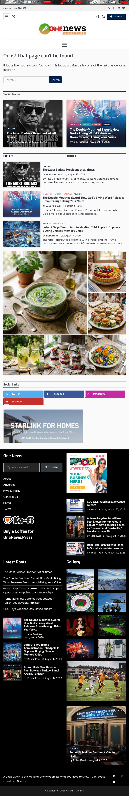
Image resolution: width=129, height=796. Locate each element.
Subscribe (118, 16)
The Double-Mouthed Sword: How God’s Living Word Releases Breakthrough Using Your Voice (94, 133)
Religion (106, 125)
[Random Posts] (13, 16)
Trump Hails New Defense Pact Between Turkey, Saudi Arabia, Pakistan (41, 670)
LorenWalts (97, 536)
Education (76, 125)
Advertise (9, 485)
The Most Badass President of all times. (31, 135)
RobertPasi (52, 235)
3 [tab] (121, 710)
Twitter (7, 509)
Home (7, 503)
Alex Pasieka (80, 142)
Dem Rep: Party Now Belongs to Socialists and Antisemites (105, 546)
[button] (45, 293)
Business (47, 223)
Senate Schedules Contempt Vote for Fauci (93, 754)
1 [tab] (116, 710)
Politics (11, 129)
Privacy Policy (11, 491)
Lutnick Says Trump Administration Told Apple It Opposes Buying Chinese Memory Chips (81, 229)
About (7, 478)
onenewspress (18, 142)
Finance (22, 781)
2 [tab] (118, 710)
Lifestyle (96, 125)
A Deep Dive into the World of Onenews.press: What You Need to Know (46, 776)
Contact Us (10, 497)
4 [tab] (123, 710)
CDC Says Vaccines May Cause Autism (106, 503)
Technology (58, 223)
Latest (86, 125)
